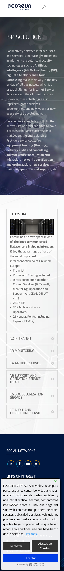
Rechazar (16, 546)
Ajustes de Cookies (45, 546)
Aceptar (31, 558)
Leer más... (31, 534)
